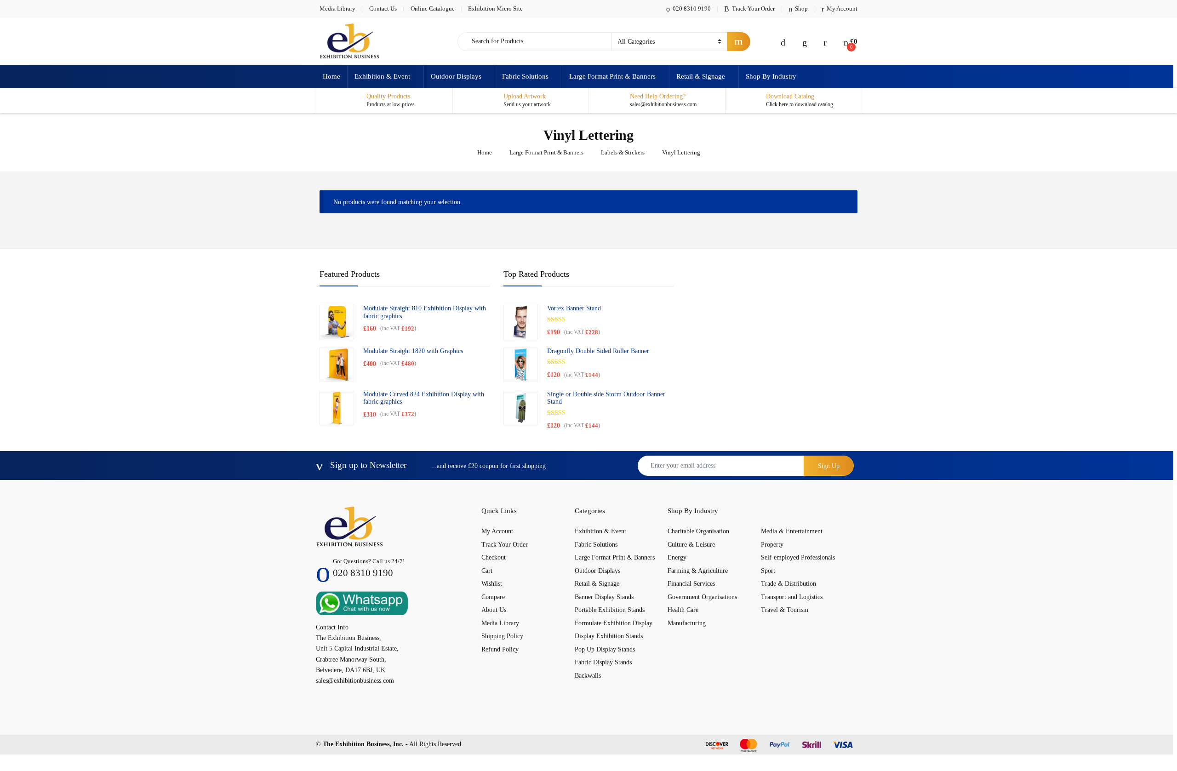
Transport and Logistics (792, 597)
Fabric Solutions (525, 76)
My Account (842, 8)
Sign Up (829, 466)
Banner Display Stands (604, 597)
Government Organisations (702, 597)
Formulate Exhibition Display (613, 623)
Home (331, 76)
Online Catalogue (433, 8)
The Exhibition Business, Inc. (363, 744)
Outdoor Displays (456, 76)
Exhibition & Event (382, 76)
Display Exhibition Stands (609, 636)
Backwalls (588, 675)
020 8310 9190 (692, 8)
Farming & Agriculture (698, 570)
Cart (486, 570)
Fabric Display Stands (603, 662)
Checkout (493, 557)
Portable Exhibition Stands (610, 609)
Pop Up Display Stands (605, 649)
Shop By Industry (771, 76)
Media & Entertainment (792, 531)
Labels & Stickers (623, 152)
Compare (493, 597)
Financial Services (691, 583)
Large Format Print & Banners (612, 76)
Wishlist (491, 583)
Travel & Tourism (784, 609)
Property (772, 544)
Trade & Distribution (788, 583)
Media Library (337, 8)
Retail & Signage (700, 76)
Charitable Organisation (698, 531)
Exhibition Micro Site (495, 8)
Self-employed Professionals (798, 557)
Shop (801, 8)
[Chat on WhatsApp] (362, 602)
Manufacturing (687, 623)
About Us (493, 609)
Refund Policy (500, 649)
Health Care (683, 609)
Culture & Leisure (691, 544)
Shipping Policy (502, 636)
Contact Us (383, 8)
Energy (677, 557)
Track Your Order (753, 8)
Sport (768, 570)
